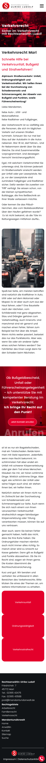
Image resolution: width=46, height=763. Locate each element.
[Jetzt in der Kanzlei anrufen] (42, 759)
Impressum (9, 759)
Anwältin (6, 727)
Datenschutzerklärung (30, 759)
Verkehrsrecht (9, 715)
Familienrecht (9, 712)
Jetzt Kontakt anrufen (22, 422)
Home (5, 723)
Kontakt (6, 731)
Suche (5, 738)
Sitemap (6, 734)
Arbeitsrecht (8, 708)
